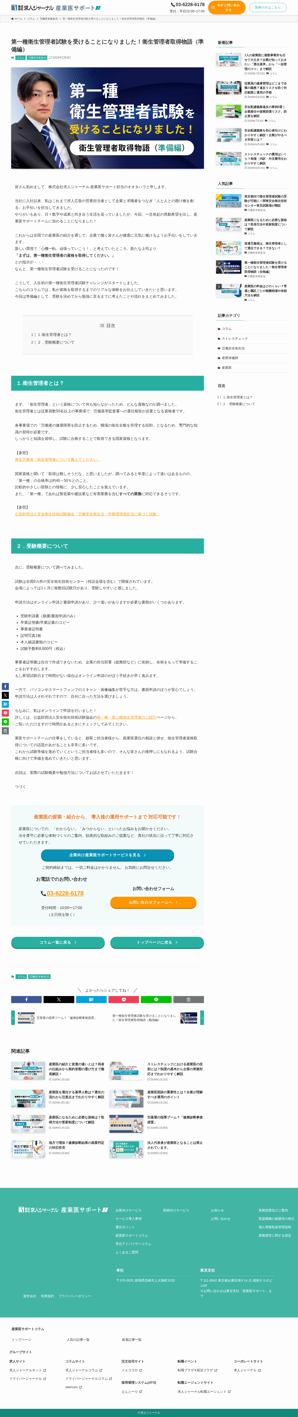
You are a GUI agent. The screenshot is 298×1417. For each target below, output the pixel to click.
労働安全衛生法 (37, 57)
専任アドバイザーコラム (133, 1244)
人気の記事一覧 (78, 1339)
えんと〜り (130, 1391)
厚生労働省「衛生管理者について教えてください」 (58, 460)
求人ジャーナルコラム (81, 1370)
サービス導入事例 (128, 1218)
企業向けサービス (128, 1210)
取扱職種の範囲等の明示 (277, 1218)
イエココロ (130, 1370)
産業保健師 (230, 358)
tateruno (71, 1387)
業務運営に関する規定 (275, 1235)
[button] (26, 999)
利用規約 (47, 1296)
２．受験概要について (55, 342)
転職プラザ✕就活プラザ (195, 1370)
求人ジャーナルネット (25, 1370)
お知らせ (217, 1210)
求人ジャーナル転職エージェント (202, 1391)
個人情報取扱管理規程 (275, 1227)
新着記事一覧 (132, 1339)
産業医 (227, 367)
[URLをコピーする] (188, 999)
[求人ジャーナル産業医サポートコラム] (56, 7)
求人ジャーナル (245, 1370)
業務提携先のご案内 (273, 1210)
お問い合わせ (220, 1218)
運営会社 (29, 1296)
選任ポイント (125, 1227)
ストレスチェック (235, 338)
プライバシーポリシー (75, 1296)
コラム (20, 57)
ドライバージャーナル (25, 1378)
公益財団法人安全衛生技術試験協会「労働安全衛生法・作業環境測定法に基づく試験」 (87, 514)
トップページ (21, 1339)
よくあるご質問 (126, 1252)
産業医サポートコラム (131, 1235)
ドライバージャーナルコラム (86, 1378)
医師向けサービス (176, 1210)
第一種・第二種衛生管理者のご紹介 (126, 717)
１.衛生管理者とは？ (54, 335)
